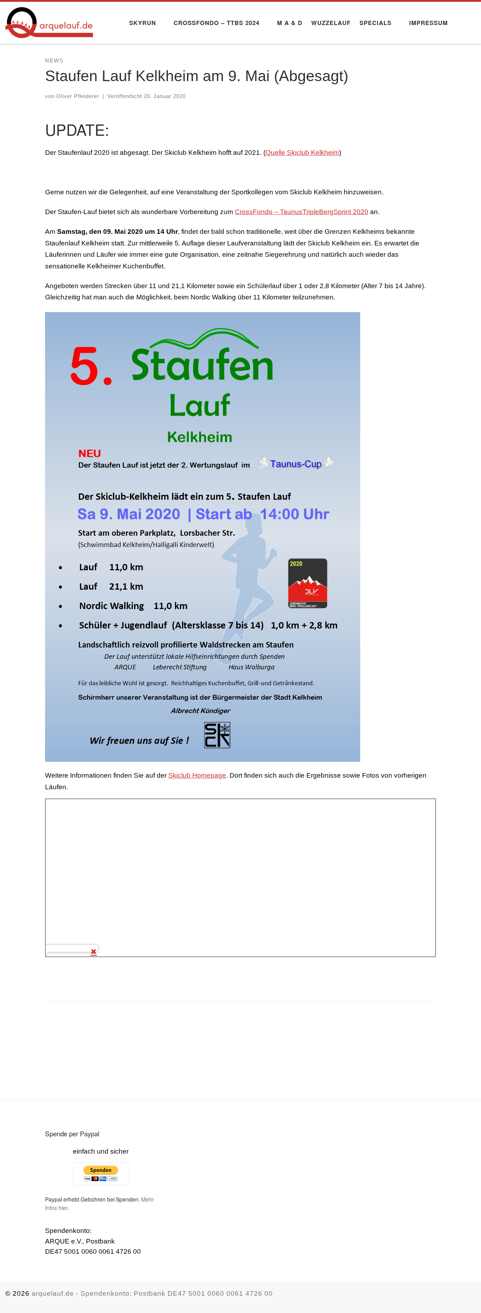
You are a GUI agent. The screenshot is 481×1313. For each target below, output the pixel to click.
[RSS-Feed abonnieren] (473, 1297)
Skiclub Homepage (197, 775)
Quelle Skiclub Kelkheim (302, 152)
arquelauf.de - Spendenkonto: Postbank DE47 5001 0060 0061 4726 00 (152, 1293)
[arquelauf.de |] (49, 20)
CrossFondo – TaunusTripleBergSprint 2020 (301, 211)
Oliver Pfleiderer (77, 96)
